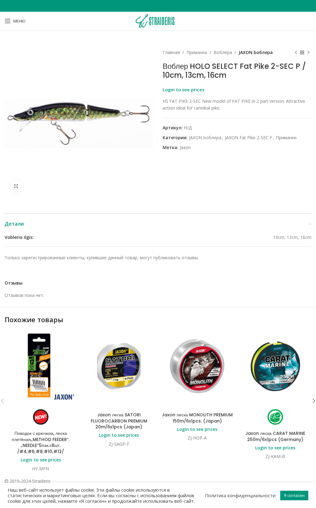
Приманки (196, 52)
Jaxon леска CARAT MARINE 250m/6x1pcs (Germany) (275, 436)
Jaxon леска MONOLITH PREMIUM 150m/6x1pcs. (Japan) (197, 418)
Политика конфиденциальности (240, 495)
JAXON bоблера (256, 52)
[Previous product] (296, 52)
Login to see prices (183, 89)
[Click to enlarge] (16, 186)
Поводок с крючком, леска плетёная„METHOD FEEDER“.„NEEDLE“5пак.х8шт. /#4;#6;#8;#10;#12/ (41, 442)
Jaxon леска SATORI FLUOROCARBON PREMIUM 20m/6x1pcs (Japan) (119, 421)
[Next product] (308, 52)
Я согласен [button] (294, 495)
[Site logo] (158, 20)
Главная (171, 52)
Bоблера (223, 52)
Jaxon (185, 147)
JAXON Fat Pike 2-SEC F (248, 137)
